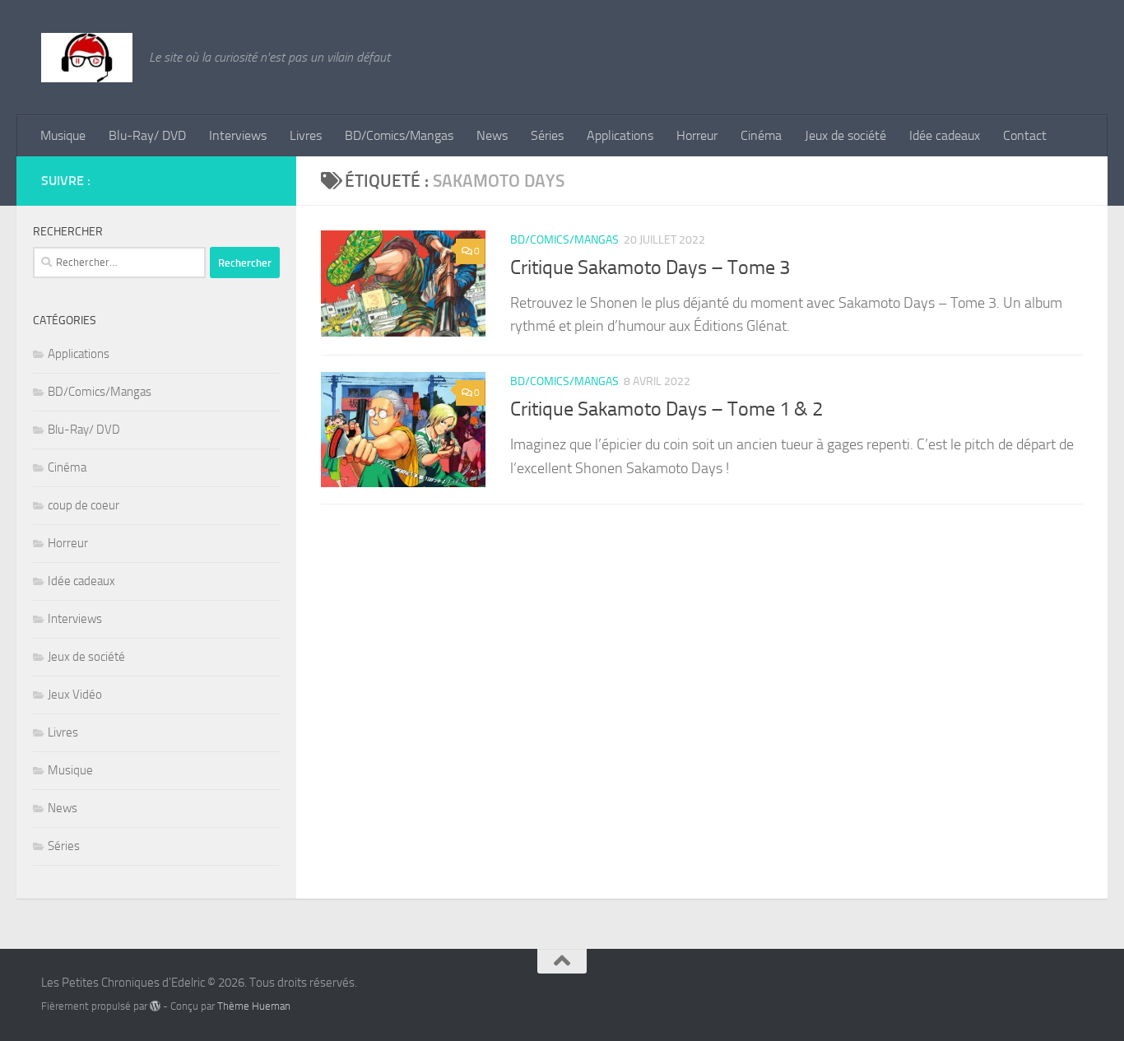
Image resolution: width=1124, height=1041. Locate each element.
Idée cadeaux (944, 135)
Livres (306, 135)
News (492, 135)
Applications (620, 135)
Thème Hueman (253, 1006)
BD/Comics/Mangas (399, 135)
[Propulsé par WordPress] (155, 1006)
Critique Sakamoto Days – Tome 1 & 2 (666, 409)
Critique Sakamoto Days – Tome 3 (650, 267)
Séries (547, 135)
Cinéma (761, 135)
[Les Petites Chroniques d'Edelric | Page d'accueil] (86, 57)
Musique (63, 135)
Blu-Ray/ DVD (147, 135)
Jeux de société (845, 135)
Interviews (238, 135)
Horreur (697, 135)
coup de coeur (83, 505)
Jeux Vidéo (75, 694)
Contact (1025, 135)
